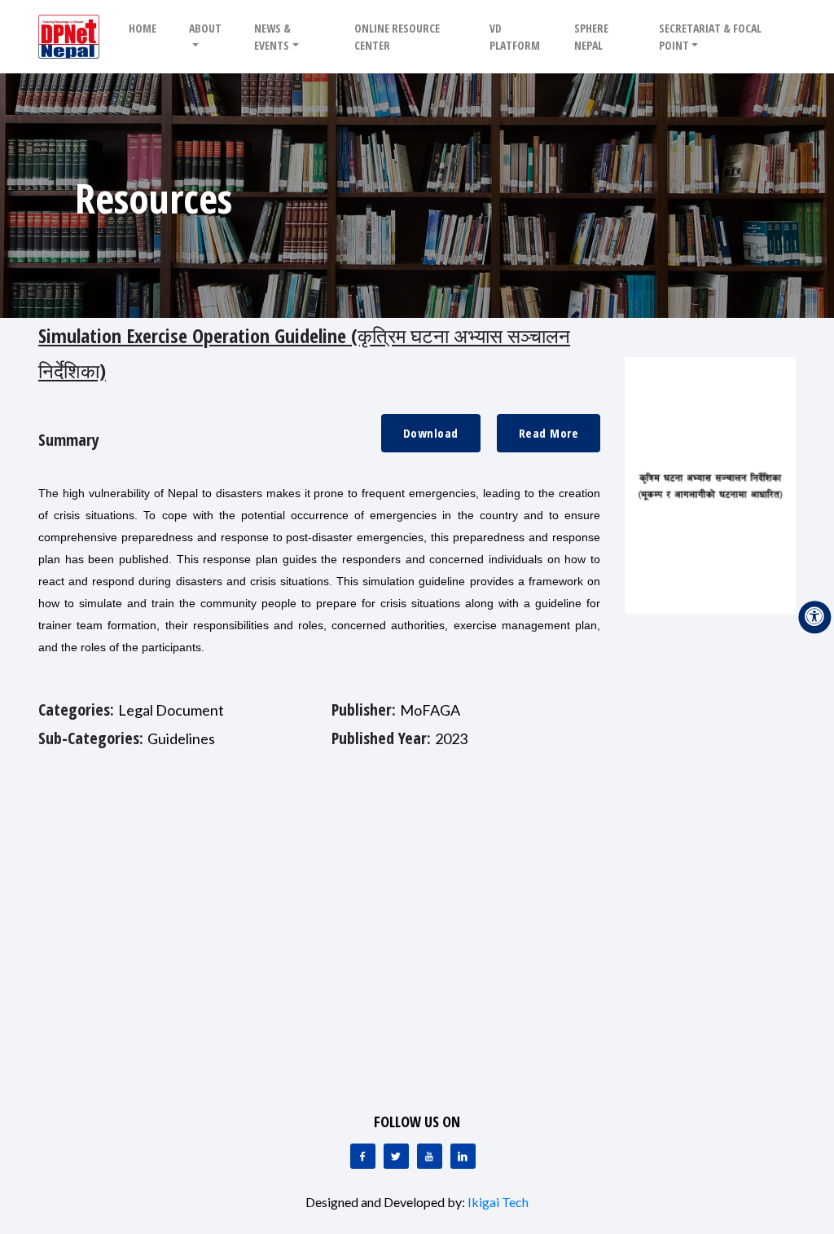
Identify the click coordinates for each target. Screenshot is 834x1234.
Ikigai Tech (498, 1202)
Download (431, 433)
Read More (549, 433)
